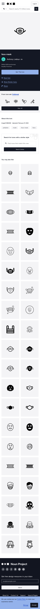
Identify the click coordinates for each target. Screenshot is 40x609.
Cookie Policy (21, 599)
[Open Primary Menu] (3, 4)
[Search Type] (5, 9)
